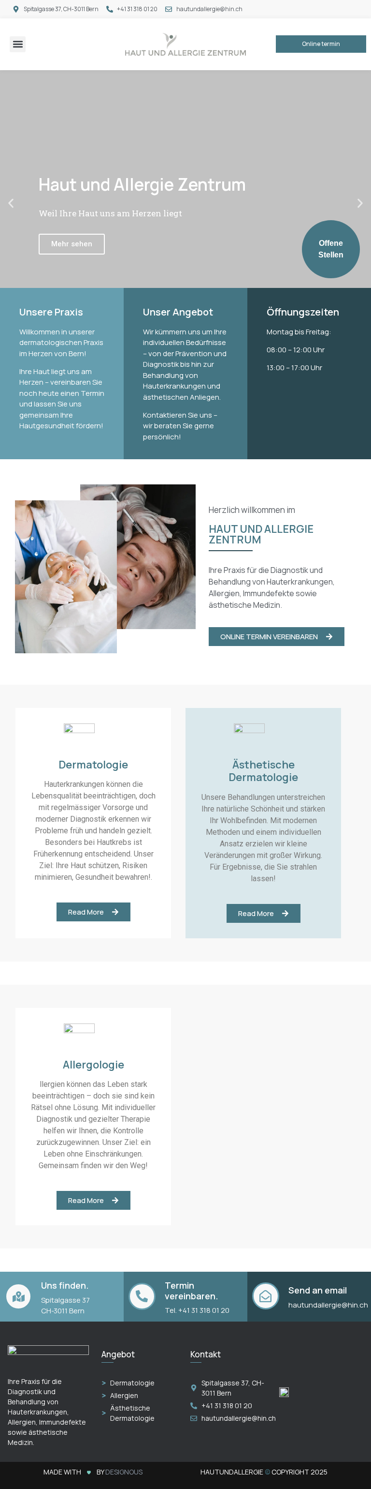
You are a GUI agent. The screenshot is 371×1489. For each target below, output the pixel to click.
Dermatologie (93, 764)
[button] (18, 44)
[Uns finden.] (18, 1296)
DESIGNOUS (124, 1471)
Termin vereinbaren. (191, 1290)
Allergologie (93, 1064)
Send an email (317, 1290)
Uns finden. (65, 1285)
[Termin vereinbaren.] (142, 1296)
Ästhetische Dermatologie (263, 770)
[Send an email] (265, 1295)
